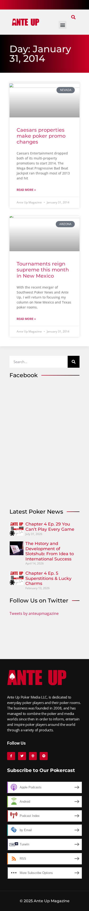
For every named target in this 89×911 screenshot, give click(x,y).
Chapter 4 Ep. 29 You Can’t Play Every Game (49, 526)
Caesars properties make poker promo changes (41, 136)
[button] (73, 17)
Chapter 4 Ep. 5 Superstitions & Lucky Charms (48, 578)
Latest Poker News (36, 511)
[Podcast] (33, 756)
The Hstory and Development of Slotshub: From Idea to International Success (49, 551)
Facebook (23, 375)
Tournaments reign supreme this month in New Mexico (43, 270)
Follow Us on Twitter (38, 600)
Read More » (26, 190)
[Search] (74, 362)
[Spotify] (44, 756)
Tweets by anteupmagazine (34, 613)
